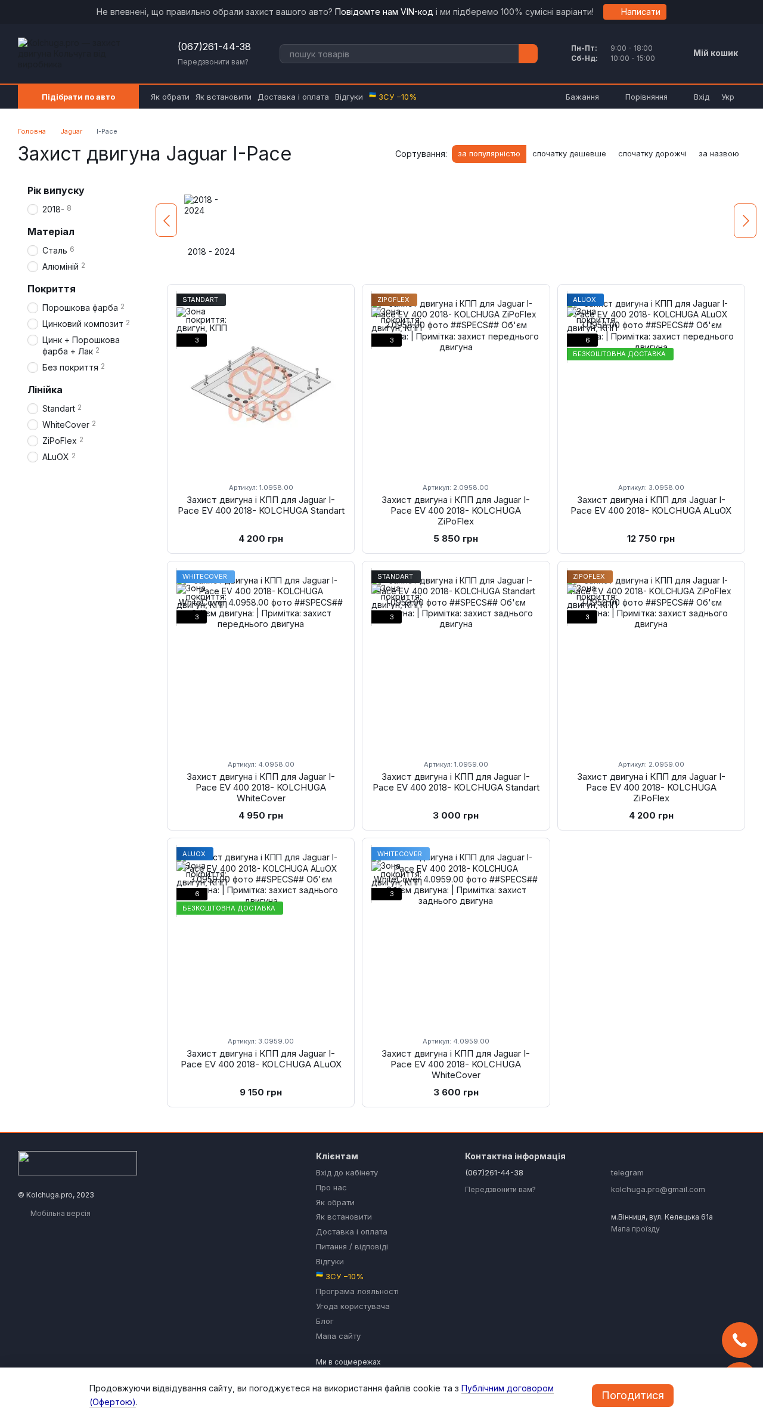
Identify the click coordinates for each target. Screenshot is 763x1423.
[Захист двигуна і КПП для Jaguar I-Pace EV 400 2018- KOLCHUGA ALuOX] (651, 383)
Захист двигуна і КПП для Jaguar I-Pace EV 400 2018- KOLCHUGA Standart (261, 505)
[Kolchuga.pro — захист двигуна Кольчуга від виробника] (77, 1161)
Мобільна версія (60, 1213)
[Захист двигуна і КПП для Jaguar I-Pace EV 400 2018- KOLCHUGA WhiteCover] (260, 659)
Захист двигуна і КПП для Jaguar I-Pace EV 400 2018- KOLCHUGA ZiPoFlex (456, 510)
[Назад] (166, 220)
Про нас (331, 1187)
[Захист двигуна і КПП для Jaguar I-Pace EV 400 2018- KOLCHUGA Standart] (260, 383)
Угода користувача (353, 1306)
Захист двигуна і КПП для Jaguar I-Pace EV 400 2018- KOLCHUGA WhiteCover (261, 787)
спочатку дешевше (569, 153)
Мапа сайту (338, 1336)
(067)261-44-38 (214, 47)
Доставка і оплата (293, 96)
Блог (325, 1321)
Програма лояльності (357, 1291)
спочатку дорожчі (652, 153)
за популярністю (489, 153)
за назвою (719, 153)
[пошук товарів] (528, 53)
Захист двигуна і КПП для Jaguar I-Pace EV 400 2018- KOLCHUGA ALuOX (650, 505)
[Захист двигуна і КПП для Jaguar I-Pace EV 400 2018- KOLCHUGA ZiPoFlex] (455, 383)
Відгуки (349, 96)
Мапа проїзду (635, 1228)
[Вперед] (745, 220)
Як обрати (170, 96)
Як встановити (224, 96)
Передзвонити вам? (213, 61)
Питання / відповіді (352, 1246)
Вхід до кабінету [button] (347, 1172)
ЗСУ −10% (393, 96)
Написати (640, 12)
